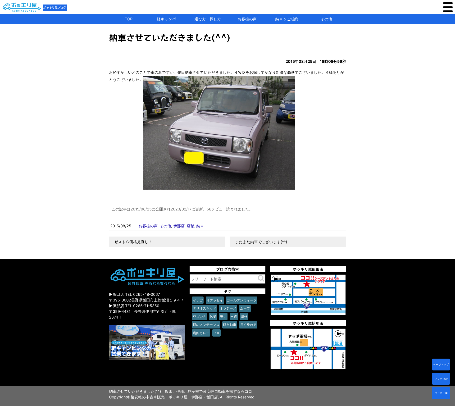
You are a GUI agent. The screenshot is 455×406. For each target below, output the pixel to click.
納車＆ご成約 (286, 19)
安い (223, 317)
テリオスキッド (204, 308)
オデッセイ (214, 300)
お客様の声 (247, 19)
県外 (244, 317)
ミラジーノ (228, 308)
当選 (233, 317)
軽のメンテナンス (206, 325)
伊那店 (179, 226)
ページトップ (441, 364)
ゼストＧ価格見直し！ (133, 241)
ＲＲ (216, 333)
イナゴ (198, 300)
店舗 (190, 226)
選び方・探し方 (208, 19)
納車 (200, 226)
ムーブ (245, 308)
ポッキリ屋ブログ (54, 7)
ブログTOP (441, 378)
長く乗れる (248, 325)
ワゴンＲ (199, 317)
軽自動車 (229, 325)
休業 (213, 317)
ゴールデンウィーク (242, 300)
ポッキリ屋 (441, 393)
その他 (326, 19)
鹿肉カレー (201, 333)
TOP (128, 19)
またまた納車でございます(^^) (261, 241)
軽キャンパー (168, 19)
